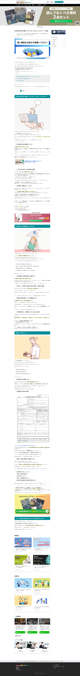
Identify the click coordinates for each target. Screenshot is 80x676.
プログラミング (55, 39)
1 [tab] (37, 27)
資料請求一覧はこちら (18, 635)
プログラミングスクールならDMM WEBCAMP (24, 33)
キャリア (39, 33)
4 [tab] (41, 27)
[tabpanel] (40, 16)
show (27, 90)
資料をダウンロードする (21, 632)
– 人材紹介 (54, 667)
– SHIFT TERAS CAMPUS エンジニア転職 (58, 666)
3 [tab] (40, 27)
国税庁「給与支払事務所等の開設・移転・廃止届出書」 (26, 445)
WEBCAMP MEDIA (34, 33)
